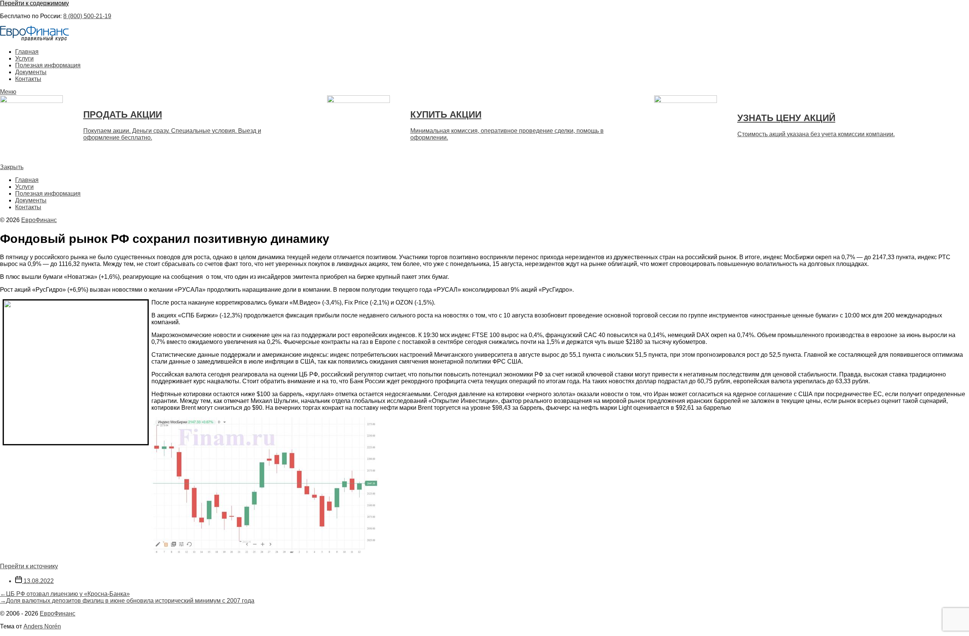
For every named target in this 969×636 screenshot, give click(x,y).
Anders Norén (42, 626)
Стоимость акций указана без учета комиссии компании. (816, 134)
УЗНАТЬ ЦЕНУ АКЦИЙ (786, 118)
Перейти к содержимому (34, 3)
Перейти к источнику (29, 566)
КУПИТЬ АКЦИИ (445, 114)
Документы (31, 72)
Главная (27, 51)
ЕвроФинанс (39, 220)
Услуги (24, 58)
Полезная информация (48, 65)
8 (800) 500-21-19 (87, 16)
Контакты (28, 79)
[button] (484, 92)
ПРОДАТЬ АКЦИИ (122, 114)
